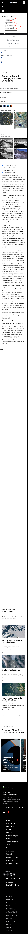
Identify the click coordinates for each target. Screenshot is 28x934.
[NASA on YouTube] (14, 874)
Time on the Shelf (19, 186)
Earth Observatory (13, 40)
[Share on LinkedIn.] (8, 106)
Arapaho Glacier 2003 (9, 172)
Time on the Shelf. (6, 317)
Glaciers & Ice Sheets (5, 136)
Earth (13, 37)
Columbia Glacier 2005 (9, 168)
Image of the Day (13, 43)
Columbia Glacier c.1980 (10, 165)
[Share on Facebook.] (4, 106)
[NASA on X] (11, 874)
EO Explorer (13, 47)
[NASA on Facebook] (4, 874)
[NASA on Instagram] (7, 874)
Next (19, 715)
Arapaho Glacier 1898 (9, 170)
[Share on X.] (1, 106)
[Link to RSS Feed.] (11, 106)
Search (13, 66)
